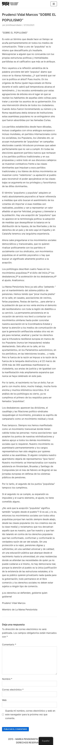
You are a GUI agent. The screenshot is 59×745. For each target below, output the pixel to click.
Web (4, 700)
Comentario (9, 644)
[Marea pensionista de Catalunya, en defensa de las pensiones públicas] (10, 4)
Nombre (7, 679)
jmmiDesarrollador (14, 25)
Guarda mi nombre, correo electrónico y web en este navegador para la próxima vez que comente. (30, 714)
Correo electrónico (12, 689)
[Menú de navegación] (53, 4)
